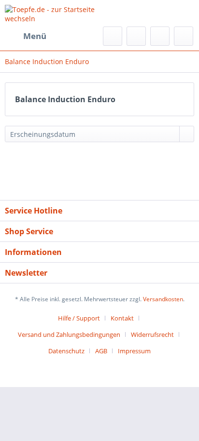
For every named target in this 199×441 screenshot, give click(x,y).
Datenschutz (66, 351)
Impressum (134, 351)
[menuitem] (25, 36)
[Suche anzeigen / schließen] (112, 36)
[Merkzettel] (136, 36)
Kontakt (122, 318)
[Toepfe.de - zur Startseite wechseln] (52, 13)
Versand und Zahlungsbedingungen (69, 334)
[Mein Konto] (160, 36)
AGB (101, 351)
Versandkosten (163, 299)
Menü (34, 35)
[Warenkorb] (183, 36)
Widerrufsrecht (152, 334)
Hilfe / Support (79, 318)
